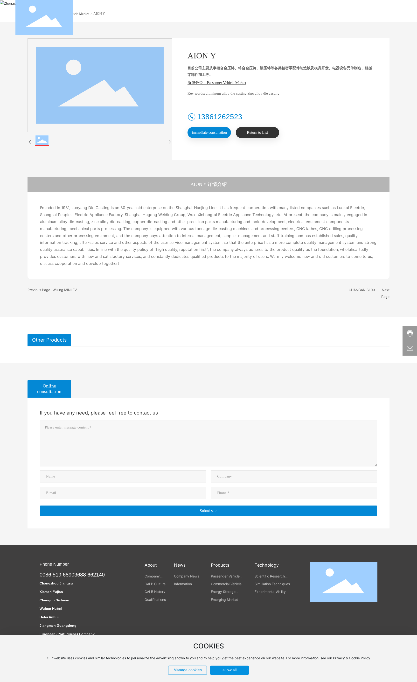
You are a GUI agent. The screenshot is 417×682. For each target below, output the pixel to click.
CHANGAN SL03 (362, 290)
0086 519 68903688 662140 (72, 575)
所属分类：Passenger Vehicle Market (217, 83)
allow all (229, 670)
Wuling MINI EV (65, 290)
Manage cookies (188, 670)
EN (399, 17)
